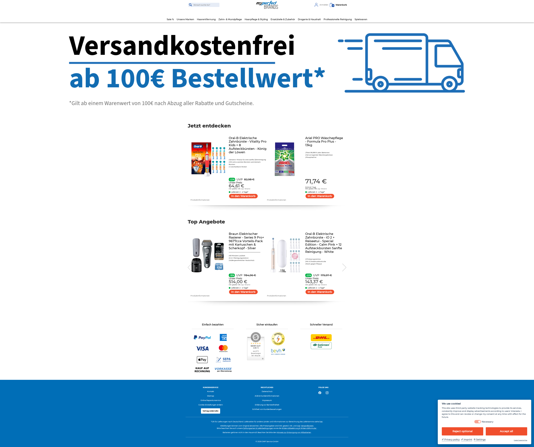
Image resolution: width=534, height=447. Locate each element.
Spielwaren (361, 19)
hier (321, 422)
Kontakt (210, 391)
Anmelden (324, 5)
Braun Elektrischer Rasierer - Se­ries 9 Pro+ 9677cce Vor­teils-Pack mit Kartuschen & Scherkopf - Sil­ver (246, 241)
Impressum (267, 400)
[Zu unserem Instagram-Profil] (327, 393)
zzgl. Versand (245, 189)
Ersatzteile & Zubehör (283, 19)
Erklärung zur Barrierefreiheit (267, 405)
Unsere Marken (185, 19)
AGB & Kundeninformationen (267, 396)
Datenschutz (267, 391)
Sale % (170, 19)
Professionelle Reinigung (338, 19)
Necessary (487, 421)
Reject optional (463, 431)
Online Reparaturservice (211, 400)
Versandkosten (307, 426)
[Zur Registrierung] (316, 5)
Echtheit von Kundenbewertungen (267, 409)
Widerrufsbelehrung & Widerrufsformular (299, 428)
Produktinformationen (200, 200)
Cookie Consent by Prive (520, 440)
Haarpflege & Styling (256, 19)
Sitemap (210, 396)
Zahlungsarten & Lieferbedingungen (258, 428)
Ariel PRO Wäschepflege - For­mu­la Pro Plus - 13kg (324, 141)
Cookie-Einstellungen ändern (210, 405)
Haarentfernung (206, 19)
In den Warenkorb (243, 196)
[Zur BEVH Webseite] (278, 351)
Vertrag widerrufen (210, 411)
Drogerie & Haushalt (309, 19)
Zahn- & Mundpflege (230, 19)
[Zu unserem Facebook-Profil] (320, 393)
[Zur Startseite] (267, 4)
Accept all (506, 431)
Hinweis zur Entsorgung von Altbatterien (294, 432)
